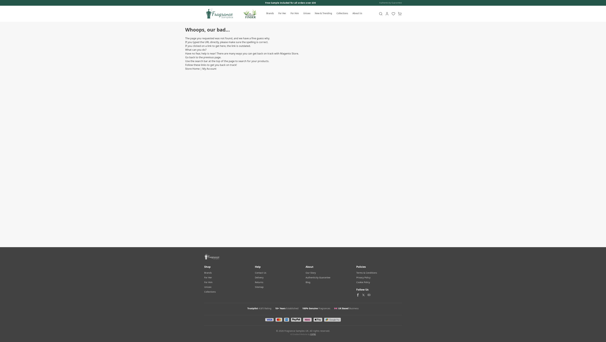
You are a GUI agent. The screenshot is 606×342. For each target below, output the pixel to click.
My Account (209, 68)
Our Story (311, 272)
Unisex (306, 13)
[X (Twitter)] (363, 295)
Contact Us (260, 272)
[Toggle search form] (381, 14)
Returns (259, 282)
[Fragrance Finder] (250, 13)
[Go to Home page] (219, 14)
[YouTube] (369, 295)
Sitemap (259, 286)
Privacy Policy (363, 277)
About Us (357, 13)
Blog (308, 282)
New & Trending (323, 13)
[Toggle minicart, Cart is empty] (400, 14)
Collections (342, 13)
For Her (282, 13)
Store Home (192, 68)
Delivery (259, 277)
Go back (190, 57)
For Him (295, 13)
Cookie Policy (363, 282)
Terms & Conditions (366, 272)
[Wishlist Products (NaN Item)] (393, 14)
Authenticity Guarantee (390, 3)
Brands (270, 13)
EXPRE (313, 334)
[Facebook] (357, 295)
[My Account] (387, 14)
